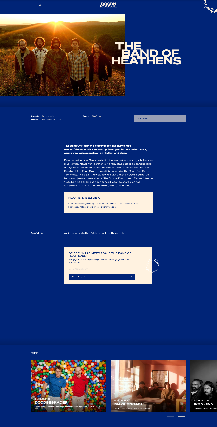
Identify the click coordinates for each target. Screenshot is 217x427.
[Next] (181, 416)
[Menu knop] (34, 5)
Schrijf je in (78, 276)
